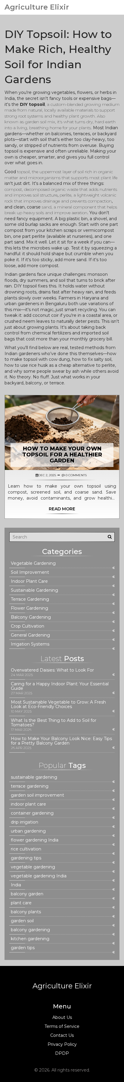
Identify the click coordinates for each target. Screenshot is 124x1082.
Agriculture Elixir (37, 7)
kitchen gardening (30, 939)
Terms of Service (62, 1026)
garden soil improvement (37, 795)
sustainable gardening (34, 777)
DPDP (62, 1053)
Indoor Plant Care (29, 581)
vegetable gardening (33, 867)
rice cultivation (26, 849)
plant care (21, 903)
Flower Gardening (29, 608)
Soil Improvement (30, 572)
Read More (62, 509)
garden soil (22, 921)
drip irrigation (24, 822)
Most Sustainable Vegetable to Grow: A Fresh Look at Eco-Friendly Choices (58, 704)
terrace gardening (29, 786)
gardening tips (26, 858)
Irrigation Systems (30, 644)
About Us (62, 1017)
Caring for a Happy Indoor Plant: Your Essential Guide (60, 686)
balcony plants (26, 912)
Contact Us (62, 1035)
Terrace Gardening (30, 599)
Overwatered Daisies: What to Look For (52, 670)
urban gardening (28, 831)
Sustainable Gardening (34, 590)
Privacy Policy (62, 1044)
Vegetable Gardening (33, 563)
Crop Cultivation (27, 626)
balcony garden (27, 894)
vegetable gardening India (39, 876)
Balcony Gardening (31, 617)
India (16, 885)
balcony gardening (30, 930)
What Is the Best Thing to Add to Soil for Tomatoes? (53, 722)
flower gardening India (34, 840)
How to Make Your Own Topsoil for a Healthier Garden (62, 454)
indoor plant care (28, 804)
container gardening (32, 813)
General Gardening (30, 635)
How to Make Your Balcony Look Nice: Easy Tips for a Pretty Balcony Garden (61, 740)
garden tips (23, 948)
